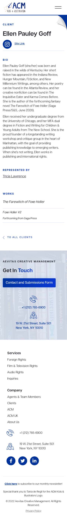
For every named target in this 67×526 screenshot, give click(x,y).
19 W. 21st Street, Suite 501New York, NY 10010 (37, 446)
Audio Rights (15, 372)
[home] (15, 7)
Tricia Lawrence (14, 176)
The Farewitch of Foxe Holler (24, 202)
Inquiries (12, 379)
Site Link (20, 44)
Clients (11, 403)
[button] (58, 7)
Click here (11, 484)
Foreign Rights (16, 360)
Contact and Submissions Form (29, 282)
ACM (10, 410)
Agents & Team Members (24, 397)
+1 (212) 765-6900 (33, 308)
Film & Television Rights (22, 366)
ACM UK (12, 416)
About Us (13, 422)
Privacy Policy (33, 511)
